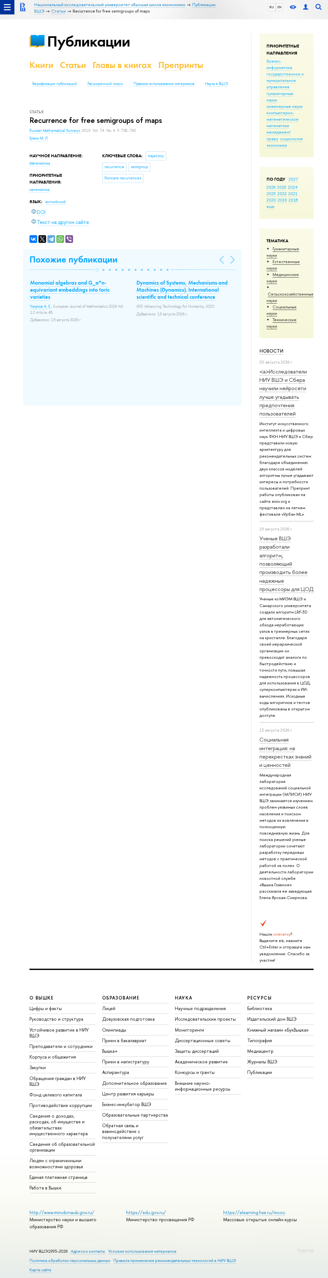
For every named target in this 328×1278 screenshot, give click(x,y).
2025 (281, 187)
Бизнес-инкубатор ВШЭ (126, 1104)
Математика (39, 163)
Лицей (108, 1008)
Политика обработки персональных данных (69, 1260)
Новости (271, 350)
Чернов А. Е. (40, 306)
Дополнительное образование (134, 1083)
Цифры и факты (45, 1008)
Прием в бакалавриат (124, 1040)
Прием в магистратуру (125, 1062)
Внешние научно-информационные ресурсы (202, 1086)
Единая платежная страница (58, 1177)
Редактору (305, 1250)
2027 (293, 179)
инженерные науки (284, 106)
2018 (293, 200)
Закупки (37, 1067)
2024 (293, 187)
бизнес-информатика (279, 64)
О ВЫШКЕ (41, 998)
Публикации (88, 41)
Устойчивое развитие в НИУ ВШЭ (59, 1033)
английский (55, 201)
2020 (271, 200)
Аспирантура (115, 1072)
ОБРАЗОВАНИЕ (120, 998)
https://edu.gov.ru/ (146, 1212)
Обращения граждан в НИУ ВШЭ (57, 1081)
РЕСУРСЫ (259, 998)
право (272, 139)
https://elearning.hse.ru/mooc (254, 1212)
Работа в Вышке (45, 1188)
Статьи (73, 65)
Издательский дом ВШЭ (272, 1019)
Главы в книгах (122, 65)
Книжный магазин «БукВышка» (278, 1030)
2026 (270, 187)
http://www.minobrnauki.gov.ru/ (61, 1212)
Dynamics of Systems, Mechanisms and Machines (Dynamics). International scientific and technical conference (182, 289)
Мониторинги (189, 1030)
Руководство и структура (56, 1019)
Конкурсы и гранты (195, 1072)
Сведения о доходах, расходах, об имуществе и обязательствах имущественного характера (58, 1124)
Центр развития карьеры (128, 1094)
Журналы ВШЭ (262, 1062)
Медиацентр (260, 1051)
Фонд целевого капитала (55, 1095)
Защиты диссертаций (197, 1051)
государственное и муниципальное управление (285, 80)
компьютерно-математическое (282, 116)
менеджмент (278, 132)
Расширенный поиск (105, 83)
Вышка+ (110, 1051)
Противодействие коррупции (60, 1105)
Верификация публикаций (54, 83)
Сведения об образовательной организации (62, 1147)
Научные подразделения (200, 1008)
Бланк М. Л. (39, 138)
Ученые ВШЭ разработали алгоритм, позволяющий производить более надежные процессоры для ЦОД (286, 564)
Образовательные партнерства (135, 1115)
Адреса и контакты (88, 1251)
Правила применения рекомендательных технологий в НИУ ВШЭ (174, 1260)
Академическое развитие (201, 1062)
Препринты (180, 65)
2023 (271, 193)
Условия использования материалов (142, 1251)
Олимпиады (114, 1030)
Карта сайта (40, 1270)
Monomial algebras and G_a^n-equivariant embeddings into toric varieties (70, 289)
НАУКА (184, 998)
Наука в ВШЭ (216, 83)
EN (279, 7)
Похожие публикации (73, 259)
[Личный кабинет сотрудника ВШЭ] (305, 7)
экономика (276, 145)
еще (270, 206)
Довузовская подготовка (128, 1019)
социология (291, 139)
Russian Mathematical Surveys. (55, 130)
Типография (259, 1040)
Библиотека (259, 1008)
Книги (41, 65)
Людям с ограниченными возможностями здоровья (56, 1163)
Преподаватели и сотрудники (61, 1046)
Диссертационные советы (202, 1040)
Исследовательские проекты (205, 1019)
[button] (97, 270)
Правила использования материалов (164, 83)
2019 (282, 200)
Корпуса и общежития (52, 1057)
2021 (293, 193)
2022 (282, 193)
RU (271, 7)
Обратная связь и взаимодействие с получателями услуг (123, 1131)
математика (277, 125)
